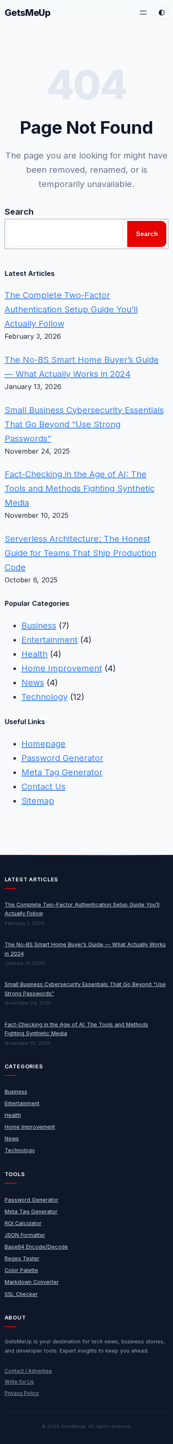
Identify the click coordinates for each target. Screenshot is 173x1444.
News (32, 683)
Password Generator (62, 758)
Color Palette (21, 1270)
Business (38, 626)
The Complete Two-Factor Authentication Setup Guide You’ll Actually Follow (71, 309)
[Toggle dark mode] (161, 12)
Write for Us (19, 1382)
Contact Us (43, 787)
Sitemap (37, 801)
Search (19, 212)
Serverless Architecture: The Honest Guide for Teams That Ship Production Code (80, 553)
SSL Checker (21, 1294)
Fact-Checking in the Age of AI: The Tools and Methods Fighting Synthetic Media (80, 488)
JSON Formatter (25, 1235)
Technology (44, 697)
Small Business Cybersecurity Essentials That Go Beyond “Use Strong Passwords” (84, 424)
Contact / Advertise (28, 1371)
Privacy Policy (22, 1393)
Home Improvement (61, 668)
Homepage (43, 744)
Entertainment (49, 640)
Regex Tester (22, 1258)
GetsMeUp (28, 12)
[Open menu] (143, 13)
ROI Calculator (23, 1223)
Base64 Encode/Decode (36, 1247)
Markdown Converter (32, 1282)
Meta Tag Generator (61, 772)
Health (34, 654)
